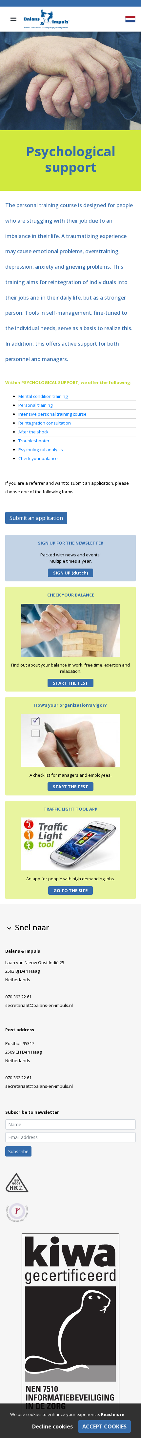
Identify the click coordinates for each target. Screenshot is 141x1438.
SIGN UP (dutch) (70, 573)
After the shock (33, 432)
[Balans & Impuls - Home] (47, 18)
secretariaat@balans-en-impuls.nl (39, 1005)
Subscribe (18, 1151)
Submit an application (36, 518)
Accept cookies (104, 1426)
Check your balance (38, 458)
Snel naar (27, 927)
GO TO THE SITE (70, 890)
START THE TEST (70, 683)
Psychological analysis (40, 449)
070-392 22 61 (18, 997)
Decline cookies (52, 1426)
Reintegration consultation (44, 423)
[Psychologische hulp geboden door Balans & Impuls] (130, 19)
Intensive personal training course (52, 414)
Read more (112, 1414)
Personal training (35, 405)
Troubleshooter (34, 441)
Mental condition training (43, 396)
